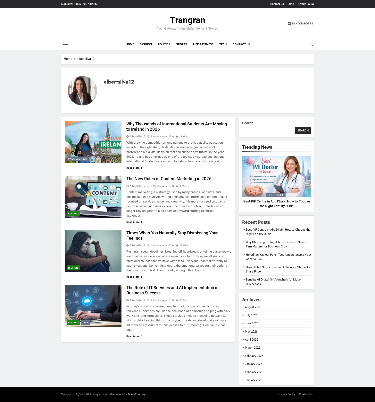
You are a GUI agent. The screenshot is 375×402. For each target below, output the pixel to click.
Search (247, 123)
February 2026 (254, 356)
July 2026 (251, 315)
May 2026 (251, 331)
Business (73, 213)
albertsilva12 (137, 136)
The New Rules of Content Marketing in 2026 (169, 178)
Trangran (187, 20)
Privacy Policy (305, 3)
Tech (223, 44)
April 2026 (251, 339)
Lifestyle (73, 268)
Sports (181, 44)
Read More (133, 168)
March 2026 (252, 347)
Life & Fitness (203, 44)
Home (290, 3)
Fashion (146, 44)
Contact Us (277, 3)
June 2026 (251, 323)
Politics (164, 44)
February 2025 (254, 372)
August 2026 (253, 307)
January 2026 (253, 364)
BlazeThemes (137, 394)
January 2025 (253, 380)
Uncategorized (77, 159)
